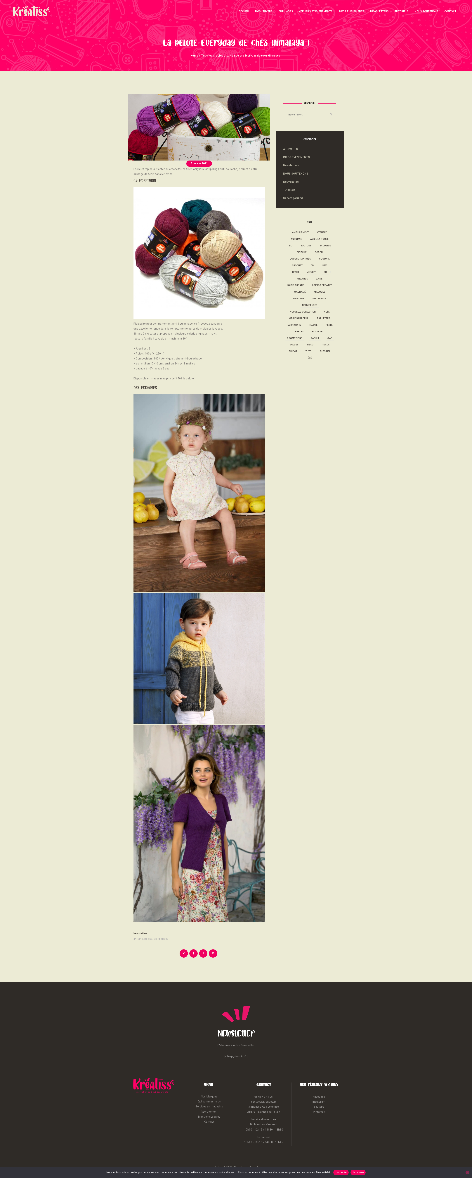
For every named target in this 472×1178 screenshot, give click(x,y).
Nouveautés (291, 181)
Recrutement (209, 1111)
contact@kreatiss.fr (263, 1101)
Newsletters (140, 933)
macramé (300, 292)
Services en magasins (209, 1106)
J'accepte (341, 1172)
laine (140, 938)
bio (290, 245)
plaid (157, 938)
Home (194, 55)
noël (327, 312)
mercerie (298, 298)
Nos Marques (209, 1096)
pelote (148, 938)
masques (319, 292)
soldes (294, 344)
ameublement (300, 232)
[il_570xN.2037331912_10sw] (199, 493)
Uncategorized (293, 198)
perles (299, 331)
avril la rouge (319, 239)
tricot (164, 938)
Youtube (319, 1106)
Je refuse (358, 1172)
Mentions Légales (209, 1116)
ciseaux (302, 252)
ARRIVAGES (290, 149)
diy (312, 265)
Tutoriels (289, 189)
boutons (306, 245)
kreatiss (302, 278)
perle (329, 325)
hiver (295, 272)
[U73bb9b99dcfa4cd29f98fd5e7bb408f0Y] (199, 823)
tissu (310, 344)
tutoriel (325, 351)
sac (329, 338)
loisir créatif (295, 285)
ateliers (322, 232)
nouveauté (319, 298)
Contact (209, 1121)
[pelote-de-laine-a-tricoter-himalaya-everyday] (199, 253)
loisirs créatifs (322, 285)
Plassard (318, 331)
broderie (325, 245)
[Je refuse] (467, 1172)
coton (319, 252)
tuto (309, 351)
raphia (315, 338)
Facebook (319, 1096)
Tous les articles (212, 55)
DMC (324, 265)
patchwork (294, 325)
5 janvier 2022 (199, 163)
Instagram (319, 1101)
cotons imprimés (300, 259)
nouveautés (309, 305)
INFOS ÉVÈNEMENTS (296, 157)
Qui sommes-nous (209, 1101)
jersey (311, 272)
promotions (294, 338)
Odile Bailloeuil (299, 318)
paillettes (323, 318)
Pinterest (319, 1111)
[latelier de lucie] (199, 658)
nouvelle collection (303, 312)
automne (296, 239)
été (310, 358)
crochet (297, 265)
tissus (326, 344)
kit (325, 272)
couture (324, 259)
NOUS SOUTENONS (295, 173)
